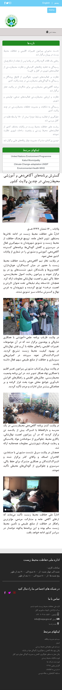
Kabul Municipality (31, 161)
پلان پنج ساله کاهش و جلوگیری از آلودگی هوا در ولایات (41, 651)
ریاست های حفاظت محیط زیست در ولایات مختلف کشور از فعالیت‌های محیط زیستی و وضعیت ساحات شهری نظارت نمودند (31, 130)
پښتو (57, 3)
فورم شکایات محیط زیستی (50, 658)
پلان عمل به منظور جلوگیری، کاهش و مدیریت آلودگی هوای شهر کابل (36, 654)
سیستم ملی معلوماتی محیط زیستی (47, 647)
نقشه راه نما (52, 624)
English (46, 3)
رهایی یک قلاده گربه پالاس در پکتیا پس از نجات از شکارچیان (31, 61)
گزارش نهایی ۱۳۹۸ (53, 666)
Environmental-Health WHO (31, 168)
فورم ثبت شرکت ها (53, 662)
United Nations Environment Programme (31, 157)
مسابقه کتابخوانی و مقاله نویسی (49, 673)
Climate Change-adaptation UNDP (31, 165)
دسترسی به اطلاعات (53, 670)
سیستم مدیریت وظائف (52, 639)
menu (52, 10)
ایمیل (58, 643)
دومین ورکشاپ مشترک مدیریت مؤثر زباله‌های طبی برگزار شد (31, 140)
